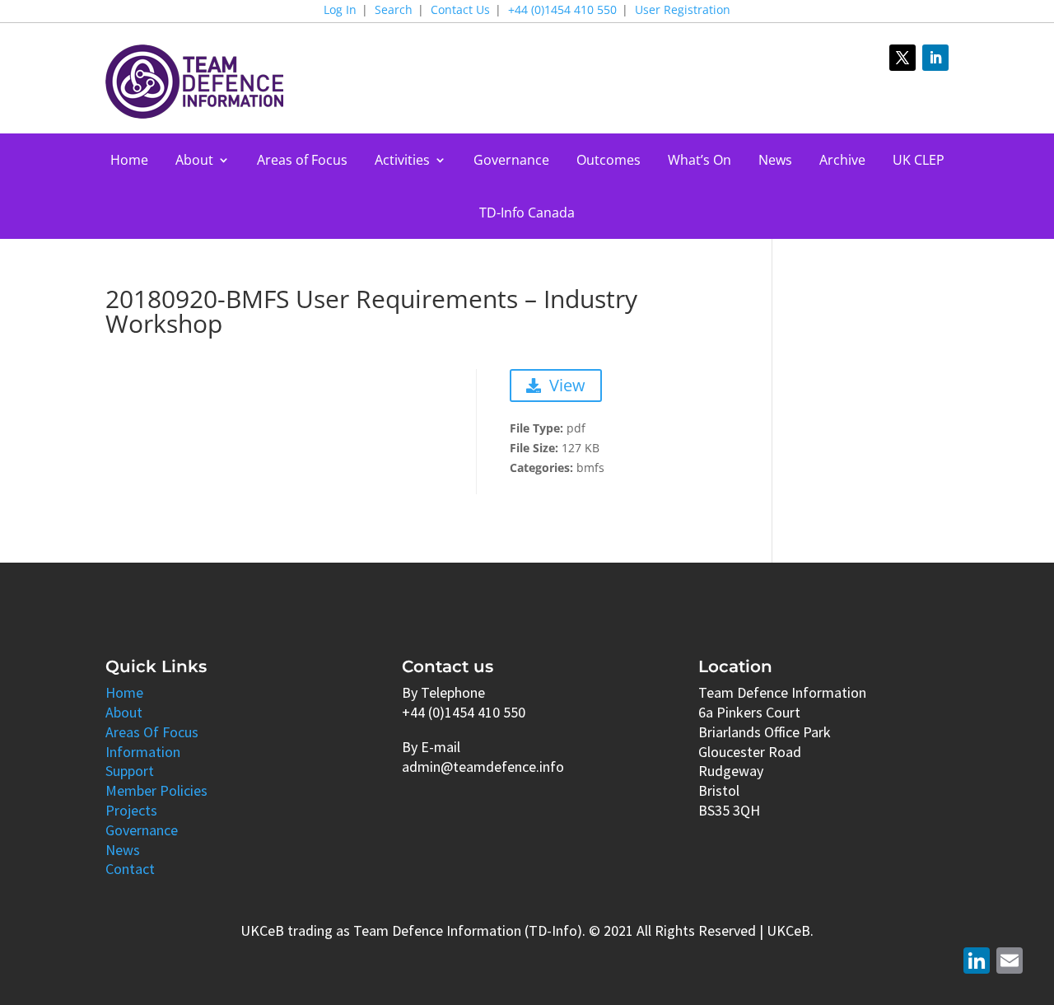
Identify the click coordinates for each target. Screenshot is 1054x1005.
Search (394, 10)
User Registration (682, 10)
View (567, 385)
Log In (340, 10)
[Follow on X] (902, 57)
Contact (130, 868)
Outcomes (608, 161)
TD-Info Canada (527, 214)
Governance (511, 161)
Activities (402, 161)
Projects (131, 810)
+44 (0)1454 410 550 (562, 10)
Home (129, 161)
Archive (842, 161)
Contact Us (460, 10)
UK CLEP (918, 161)
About (194, 161)
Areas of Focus (302, 161)
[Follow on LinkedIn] (935, 57)
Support (129, 770)
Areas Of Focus (151, 731)
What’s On (699, 161)
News (775, 161)
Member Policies (156, 790)
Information (142, 751)
